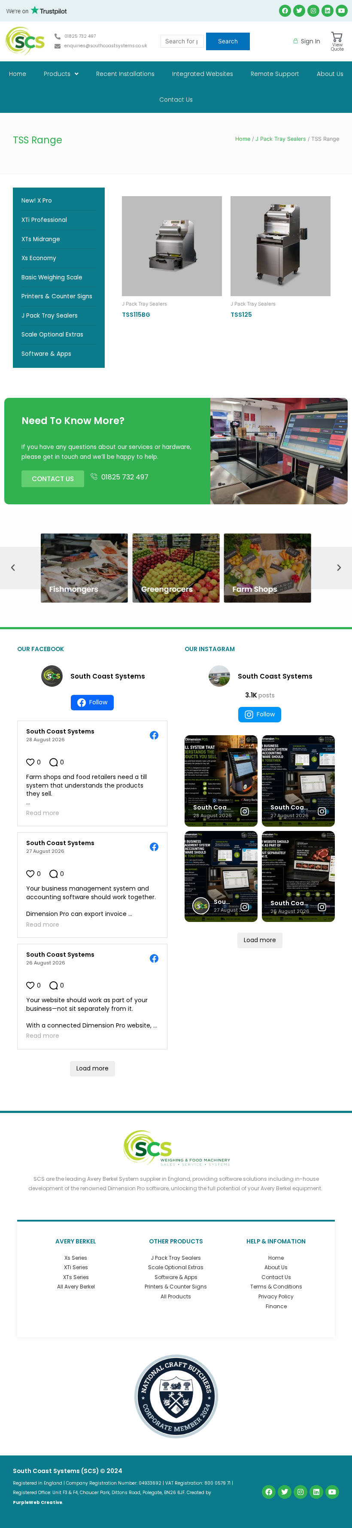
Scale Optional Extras (175, 1267)
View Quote (337, 47)
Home (17, 74)
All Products (176, 1296)
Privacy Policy (276, 1296)
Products (57, 74)
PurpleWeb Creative (37, 1502)
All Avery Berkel (76, 1286)
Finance (276, 1306)
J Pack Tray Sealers (280, 139)
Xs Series (75, 1257)
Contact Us (176, 100)
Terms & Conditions (276, 1286)
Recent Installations (125, 74)
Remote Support (275, 74)
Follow (98, 702)
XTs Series (76, 1277)
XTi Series (76, 1267)
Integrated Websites (202, 74)
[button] (13, 568)
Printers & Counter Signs (176, 1286)
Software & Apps (176, 1277)
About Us (330, 74)
